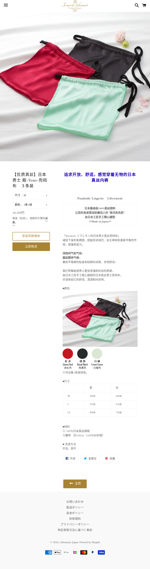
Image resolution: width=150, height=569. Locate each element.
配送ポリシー (75, 507)
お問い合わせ (75, 502)
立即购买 (31, 246)
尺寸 (17, 195)
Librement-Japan (69, 542)
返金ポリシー (75, 513)
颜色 (17, 204)
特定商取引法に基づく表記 (75, 530)
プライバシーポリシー (75, 524)
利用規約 (75, 519)
